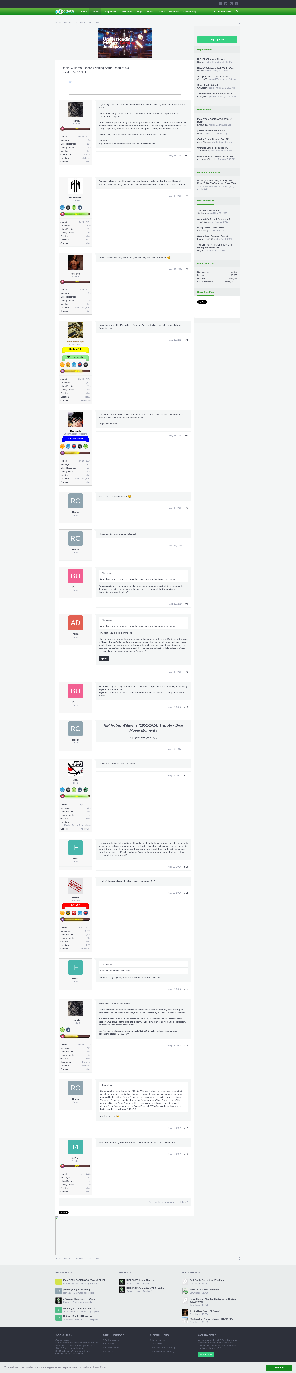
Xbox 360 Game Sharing (162, 1351)
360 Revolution (157, 1340)
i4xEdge (75, 1158)
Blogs (139, 11)
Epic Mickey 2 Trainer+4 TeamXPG (215, 156)
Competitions (110, 11)
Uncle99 (75, 274)
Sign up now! (217, 39)
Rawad (200, 62)
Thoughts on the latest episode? (214, 93)
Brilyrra (200, 250)
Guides (161, 11)
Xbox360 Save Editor (208, 210)
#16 (186, 1045)
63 (89, 293)
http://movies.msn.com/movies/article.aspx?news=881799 (127, 143)
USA (88, 239)
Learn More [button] (99, 1367)
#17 (186, 1128)
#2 (186, 196)
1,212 (88, 464)
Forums (95, 11)
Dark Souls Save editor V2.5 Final (207, 1280)
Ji (58, 1310)
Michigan (86, 158)
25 (89, 147)
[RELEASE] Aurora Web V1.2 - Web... (216, 68)
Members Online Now (208, 172)
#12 (186, 775)
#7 (186, 545)
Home (84, 11)
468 (89, 140)
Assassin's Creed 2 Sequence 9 (213, 219)
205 (89, 938)
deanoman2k (203, 159)
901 (89, 808)
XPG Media (108, 1351)
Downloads (126, 11)
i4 (75, 1147)
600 (89, 225)
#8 (186, 604)
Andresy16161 (226, 180)
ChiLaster (202, 88)
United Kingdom (83, 307)
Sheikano (201, 213)
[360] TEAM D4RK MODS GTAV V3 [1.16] (84, 1280)
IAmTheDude (212, 183)
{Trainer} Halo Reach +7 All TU (213, 139)
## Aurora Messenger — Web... (79, 1299)
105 (89, 471)
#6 (186, 508)
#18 (186, 1154)
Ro (58, 1291)
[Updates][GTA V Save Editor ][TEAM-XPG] (212, 1319)
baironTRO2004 (205, 239)
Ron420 (201, 133)
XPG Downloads (111, 1347)
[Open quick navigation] (239, 22)
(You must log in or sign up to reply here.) (168, 1202)
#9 (186, 672)
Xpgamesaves (62, 1340)
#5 (186, 435)
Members (174, 11)
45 (89, 232)
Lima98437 (202, 125)
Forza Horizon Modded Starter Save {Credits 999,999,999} (213, 1300)
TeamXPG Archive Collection (205, 1289)
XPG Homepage (111, 1340)
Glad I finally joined (207, 85)
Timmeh (66, 72)
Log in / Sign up (222, 11)
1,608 (88, 382)
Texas (88, 397)
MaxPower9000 (228, 183)
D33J (75, 780)
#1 (186, 155)
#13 (186, 867)
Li (58, 1282)
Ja (59, 1318)
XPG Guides (156, 1343)
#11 (186, 749)
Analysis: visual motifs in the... (213, 76)
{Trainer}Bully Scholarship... (212, 130)
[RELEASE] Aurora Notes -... (211, 59)
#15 (186, 989)
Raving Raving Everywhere (77, 825)
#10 (186, 707)
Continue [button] (279, 1367)
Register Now (206, 1354)
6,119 (88, 931)
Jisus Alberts (203, 142)
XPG (88, 945)
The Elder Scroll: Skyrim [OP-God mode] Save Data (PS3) (214, 246)
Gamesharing (189, 11)
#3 (186, 269)
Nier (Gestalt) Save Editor (210, 227)
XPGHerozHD (75, 197)
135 (89, 389)
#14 (186, 893)
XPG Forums (109, 1343)
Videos (149, 11)
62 (89, 1177)
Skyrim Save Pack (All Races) (212, 236)
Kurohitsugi (202, 230)
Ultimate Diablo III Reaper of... (212, 148)
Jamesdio (202, 150)
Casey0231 (202, 79)
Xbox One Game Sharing (162, 1347)
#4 (186, 340)
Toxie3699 (202, 222)
